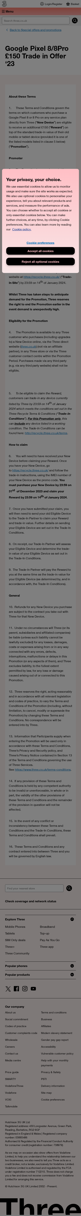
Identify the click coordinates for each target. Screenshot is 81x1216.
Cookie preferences (40, 242)
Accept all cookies (41, 251)
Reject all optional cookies (40, 261)
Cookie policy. (21, 229)
